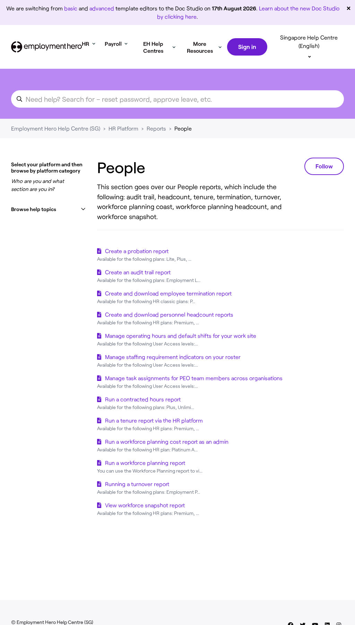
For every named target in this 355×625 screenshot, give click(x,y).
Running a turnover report (137, 484)
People (183, 128)
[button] (48, 209)
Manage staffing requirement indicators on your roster (173, 356)
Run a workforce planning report (145, 462)
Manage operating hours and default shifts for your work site (180, 335)
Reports (156, 128)
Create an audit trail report (138, 272)
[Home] (46, 47)
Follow (324, 165)
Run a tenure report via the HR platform (154, 420)
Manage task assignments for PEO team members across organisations (194, 378)
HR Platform (123, 128)
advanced (101, 8)
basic (70, 8)
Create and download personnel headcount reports (169, 314)
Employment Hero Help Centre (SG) (55, 128)
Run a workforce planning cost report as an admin (166, 441)
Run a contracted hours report (143, 399)
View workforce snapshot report (145, 505)
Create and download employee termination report (168, 293)
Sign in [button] (247, 46)
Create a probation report (136, 251)
